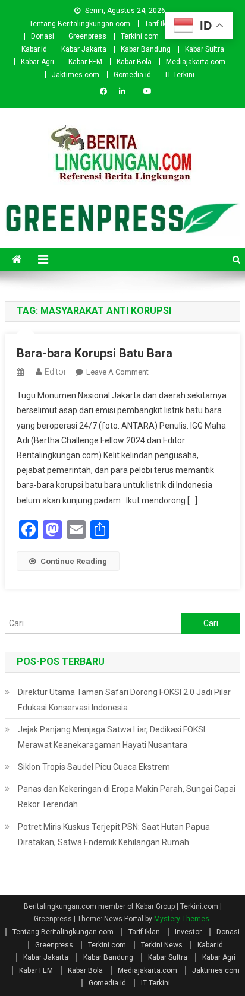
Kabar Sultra (204, 49)
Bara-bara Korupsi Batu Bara (94, 353)
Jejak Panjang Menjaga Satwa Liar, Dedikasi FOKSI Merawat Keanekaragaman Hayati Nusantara (111, 737)
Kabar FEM (85, 62)
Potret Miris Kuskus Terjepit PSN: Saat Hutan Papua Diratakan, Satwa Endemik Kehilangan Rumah (114, 834)
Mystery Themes (181, 919)
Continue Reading (73, 561)
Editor (56, 371)
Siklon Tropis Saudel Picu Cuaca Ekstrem (94, 767)
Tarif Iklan (160, 24)
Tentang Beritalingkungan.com (79, 24)
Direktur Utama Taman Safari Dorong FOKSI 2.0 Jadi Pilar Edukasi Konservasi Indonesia (124, 699)
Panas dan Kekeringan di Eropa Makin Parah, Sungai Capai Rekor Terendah (126, 796)
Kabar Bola (134, 62)
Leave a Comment (117, 371)
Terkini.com (140, 36)
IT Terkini (179, 75)
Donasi (42, 36)
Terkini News (162, 945)
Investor (188, 932)
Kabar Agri (37, 62)
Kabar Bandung (146, 49)
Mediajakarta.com (195, 62)
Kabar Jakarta (83, 49)
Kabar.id (34, 49)
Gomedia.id (132, 75)
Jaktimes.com (75, 75)
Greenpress (87, 36)
